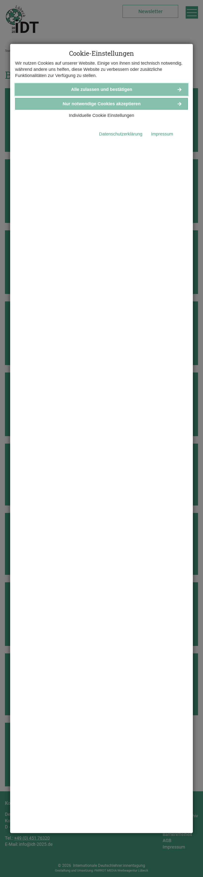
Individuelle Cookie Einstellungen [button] (101, 115)
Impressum (162, 133)
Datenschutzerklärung (120, 133)
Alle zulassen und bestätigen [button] (101, 89)
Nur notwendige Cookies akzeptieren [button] (102, 103)
